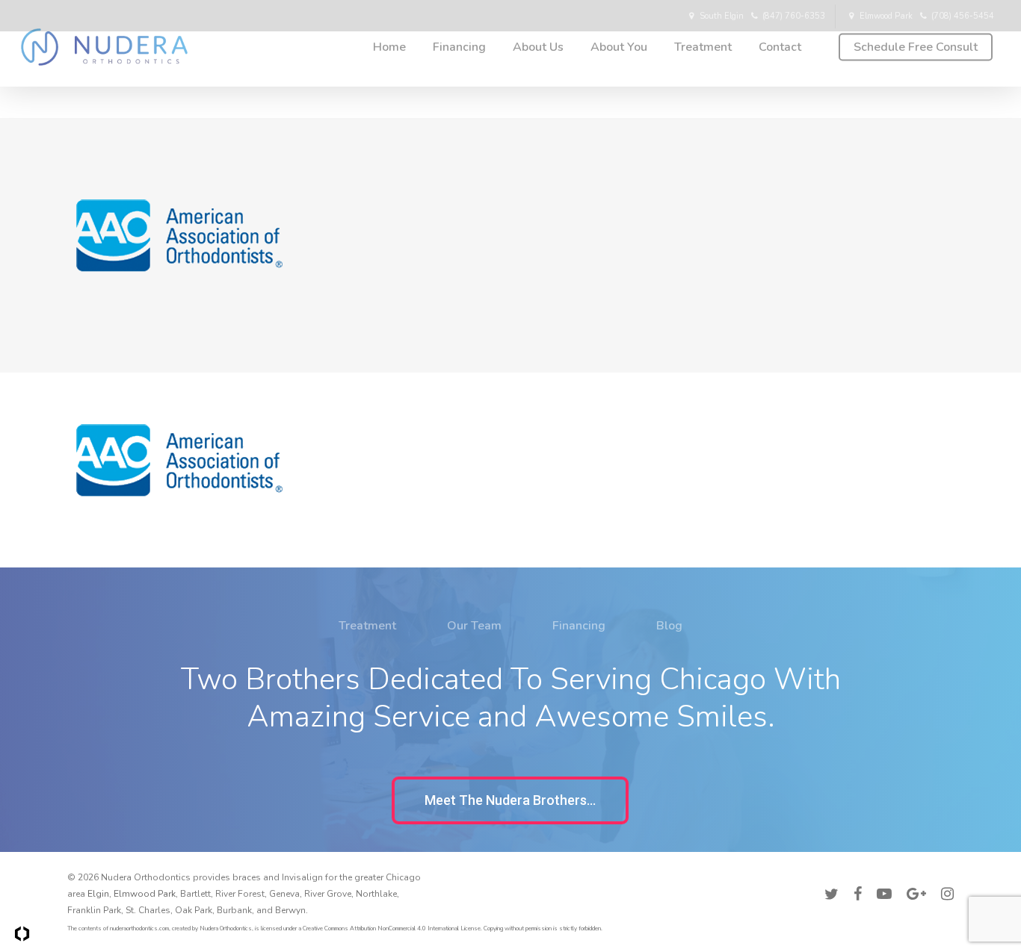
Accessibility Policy (913, 875)
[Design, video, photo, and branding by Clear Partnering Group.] (22, 934)
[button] (510, 800)
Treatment (367, 625)
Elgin (98, 894)
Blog (669, 625)
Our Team (474, 625)
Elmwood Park (145, 894)
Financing (578, 625)
